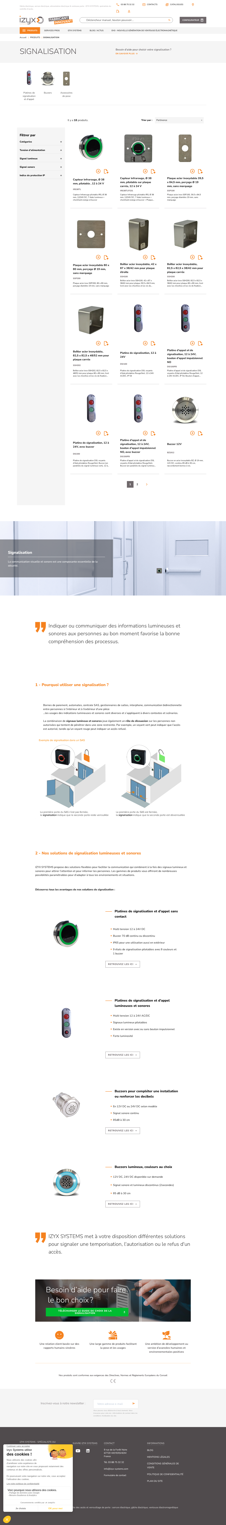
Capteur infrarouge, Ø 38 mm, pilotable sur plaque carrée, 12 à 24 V (136, 182)
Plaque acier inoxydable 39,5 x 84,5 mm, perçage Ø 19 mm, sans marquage (185, 182)
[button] (174, 4)
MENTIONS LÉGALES (158, 1457)
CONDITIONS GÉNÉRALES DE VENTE (163, 1465)
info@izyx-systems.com (116, 1468)
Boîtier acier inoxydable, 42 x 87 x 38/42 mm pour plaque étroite (138, 268)
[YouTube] (78, 1450)
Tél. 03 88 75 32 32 (114, 1462)
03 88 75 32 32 (125, 4)
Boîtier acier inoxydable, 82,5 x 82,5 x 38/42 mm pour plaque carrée (185, 268)
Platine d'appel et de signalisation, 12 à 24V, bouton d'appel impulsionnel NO (185, 356)
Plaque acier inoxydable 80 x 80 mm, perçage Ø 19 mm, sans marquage (91, 269)
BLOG (150, 1450)
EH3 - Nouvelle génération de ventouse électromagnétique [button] (144, 30)
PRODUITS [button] (32, 30)
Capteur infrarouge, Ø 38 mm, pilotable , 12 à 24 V (88, 181)
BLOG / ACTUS (97, 30)
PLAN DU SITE (155, 1481)
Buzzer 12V (174, 444)
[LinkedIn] (87, 1450)
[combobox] (179, 120)
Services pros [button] (52, 30)
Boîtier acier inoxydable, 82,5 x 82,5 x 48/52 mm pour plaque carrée (91, 355)
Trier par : (146, 120)
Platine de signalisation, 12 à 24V (138, 355)
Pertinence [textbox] (161, 120)
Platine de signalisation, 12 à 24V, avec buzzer (91, 445)
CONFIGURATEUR (190, 20)
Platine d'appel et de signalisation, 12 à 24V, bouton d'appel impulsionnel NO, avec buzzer (138, 446)
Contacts (152, 4)
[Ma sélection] (117, 11)
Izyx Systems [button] (75, 30)
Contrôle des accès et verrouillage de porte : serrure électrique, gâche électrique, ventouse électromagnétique (122, 1507)
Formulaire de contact (115, 1475)
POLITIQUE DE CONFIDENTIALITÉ (165, 1474)
